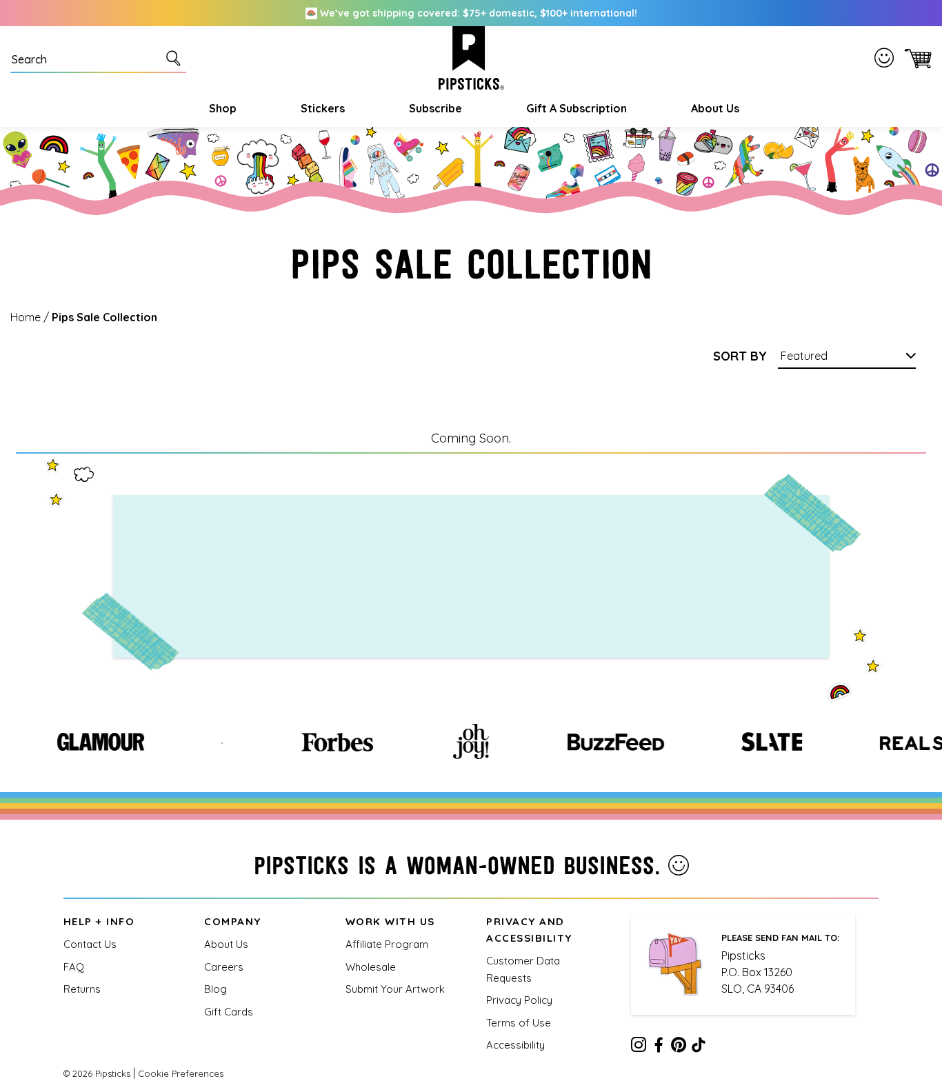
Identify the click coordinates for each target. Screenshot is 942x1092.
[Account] (886, 57)
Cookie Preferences (180, 1073)
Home (25, 317)
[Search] (176, 57)
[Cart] (915, 58)
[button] (221, 108)
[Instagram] (638, 1047)
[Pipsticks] (471, 58)
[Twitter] (678, 1047)
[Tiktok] (698, 1047)
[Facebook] (658, 1047)
